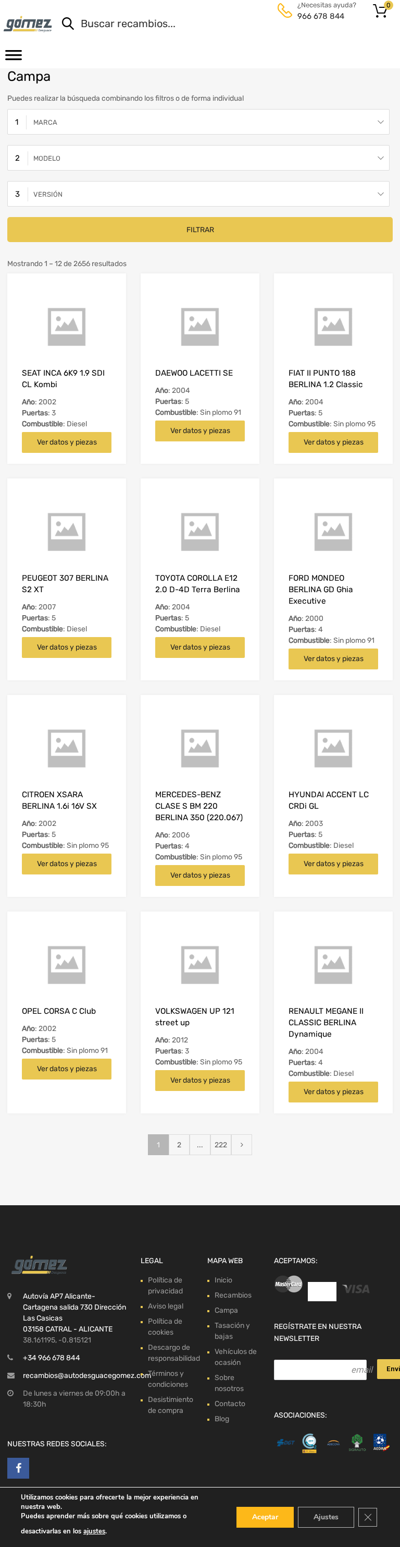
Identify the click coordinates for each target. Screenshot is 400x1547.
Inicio (223, 1280)
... (200, 1145)
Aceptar (265, 1517)
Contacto (230, 1403)
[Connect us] (18, 1468)
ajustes (94, 1531)
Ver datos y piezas (67, 442)
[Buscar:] (213, 24)
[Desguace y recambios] (28, 24)
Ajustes (326, 1517)
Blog (222, 1418)
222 (221, 1145)
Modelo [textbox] (46, 158)
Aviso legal (165, 1306)
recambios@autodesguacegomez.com (87, 1375)
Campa (226, 1310)
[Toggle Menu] (13, 58)
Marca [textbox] (45, 122)
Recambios (233, 1295)
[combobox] (198, 122)
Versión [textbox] (48, 194)
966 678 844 (320, 16)
